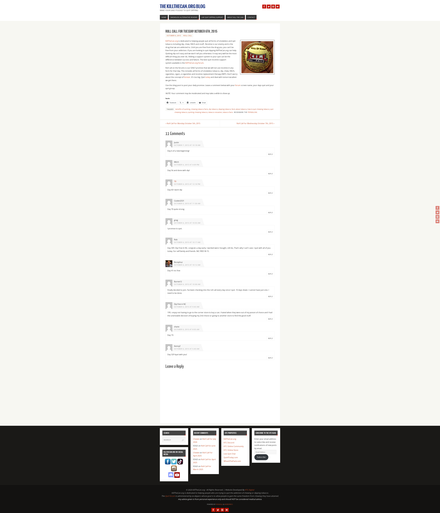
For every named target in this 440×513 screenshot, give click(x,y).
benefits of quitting (182, 109)
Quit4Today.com (231, 457)
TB (175, 181)
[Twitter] (437, 212)
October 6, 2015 (174, 35)
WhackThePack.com (232, 461)
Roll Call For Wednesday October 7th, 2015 (256, 123)
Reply (270, 154)
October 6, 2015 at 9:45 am (186, 307)
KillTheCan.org (171, 41)
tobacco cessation (215, 112)
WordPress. (229, 504)
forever (187, 77)
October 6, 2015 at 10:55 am (187, 223)
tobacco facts (228, 112)
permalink (252, 112)
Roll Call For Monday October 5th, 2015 (182, 123)
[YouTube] (437, 221)
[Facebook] (437, 208)
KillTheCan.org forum (194, 63)
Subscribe (261, 457)
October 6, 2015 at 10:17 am (187, 242)
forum (238, 85)
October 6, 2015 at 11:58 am (187, 203)
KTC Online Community (234, 446)
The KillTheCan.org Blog (182, 6)
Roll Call (187, 35)
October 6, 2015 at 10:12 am (187, 265)
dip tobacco (213, 109)
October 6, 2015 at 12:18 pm (187, 184)
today (207, 77)
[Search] (183, 440)
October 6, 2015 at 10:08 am (187, 284)
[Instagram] (437, 217)
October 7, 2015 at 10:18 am (187, 145)
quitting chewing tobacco (198, 112)
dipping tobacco (225, 109)
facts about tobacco (239, 109)
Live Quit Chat (230, 454)
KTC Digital (249, 490)
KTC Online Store (231, 450)
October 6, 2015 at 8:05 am (186, 329)
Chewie (196, 439)
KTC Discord (229, 442)
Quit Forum (170, 496)
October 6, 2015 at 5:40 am (186, 349)
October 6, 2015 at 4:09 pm (186, 165)
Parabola (219, 504)
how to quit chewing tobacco (259, 109)
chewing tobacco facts (199, 109)
